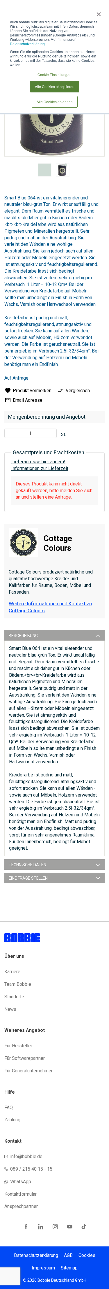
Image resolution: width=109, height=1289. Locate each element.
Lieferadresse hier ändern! (38, 461)
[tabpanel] (45, 171)
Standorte (14, 996)
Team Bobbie (17, 984)
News (10, 1009)
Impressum (43, 1268)
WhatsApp (20, 1181)
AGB (68, 1255)
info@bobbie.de (26, 1156)
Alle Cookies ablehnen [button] (55, 101)
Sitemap (69, 1268)
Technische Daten (27, 864)
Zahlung (12, 1120)
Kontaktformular (20, 1194)
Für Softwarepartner (24, 1058)
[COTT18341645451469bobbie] (44, 170)
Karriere (12, 971)
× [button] (97, 12)
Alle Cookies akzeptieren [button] (54, 86)
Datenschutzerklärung (27, 43)
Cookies (86, 1255)
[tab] (54, 635)
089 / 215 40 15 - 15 (31, 1169)
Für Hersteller (18, 1045)
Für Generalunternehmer (28, 1071)
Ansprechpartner (21, 1206)
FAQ (8, 1107)
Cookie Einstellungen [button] (54, 74)
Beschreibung (23, 635)
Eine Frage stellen (28, 878)
